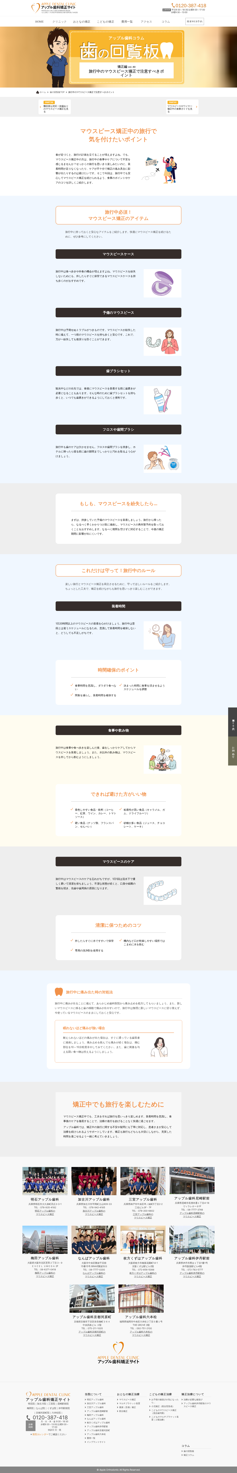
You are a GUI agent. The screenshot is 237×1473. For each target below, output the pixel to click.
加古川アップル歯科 (96, 1403)
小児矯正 (162, 1406)
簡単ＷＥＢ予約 (233, 721)
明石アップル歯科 (95, 1399)
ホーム (43, 92)
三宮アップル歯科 (95, 1407)
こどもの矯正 (105, 21)
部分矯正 (123, 1411)
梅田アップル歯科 (95, 1415)
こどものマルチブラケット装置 (165, 1418)
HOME (39, 21)
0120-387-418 (50, 1417)
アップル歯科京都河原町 (98, 1430)
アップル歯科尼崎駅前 (97, 1411)
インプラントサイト (96, 1442)
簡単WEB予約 (194, 21)
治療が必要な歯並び (193, 1399)
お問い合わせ (233, 751)
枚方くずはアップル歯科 (98, 1422)
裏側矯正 (127, 1407)
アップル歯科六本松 (96, 1434)
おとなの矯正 (81, 21)
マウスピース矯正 (127, 1399)
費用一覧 (127, 21)
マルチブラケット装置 (129, 1403)
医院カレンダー (40, 1434)
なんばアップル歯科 (96, 1418)
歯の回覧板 (189, 1451)
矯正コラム (189, 1455)
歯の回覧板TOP (57, 92)
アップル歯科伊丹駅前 (97, 1426)
